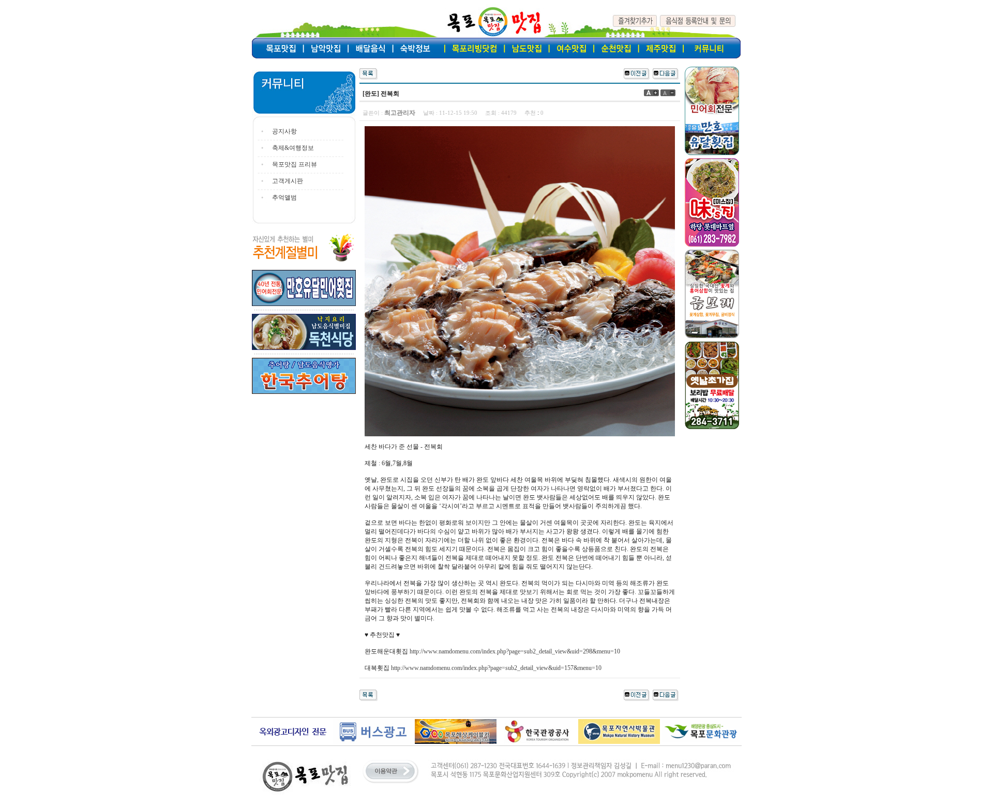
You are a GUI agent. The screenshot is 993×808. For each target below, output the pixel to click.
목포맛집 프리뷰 (294, 164)
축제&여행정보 (293, 147)
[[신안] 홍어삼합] (637, 73)
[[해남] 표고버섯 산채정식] (666, 73)
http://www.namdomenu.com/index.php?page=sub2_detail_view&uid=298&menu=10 (515, 651)
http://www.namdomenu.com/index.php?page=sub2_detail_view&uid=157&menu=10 (496, 668)
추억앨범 (284, 197)
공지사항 (284, 131)
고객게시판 (287, 181)
